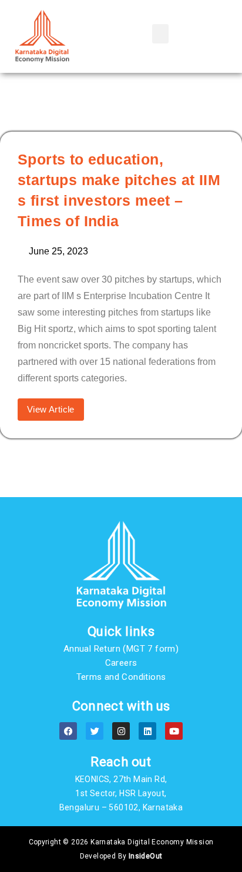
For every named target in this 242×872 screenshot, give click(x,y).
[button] (160, 33)
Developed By (121, 856)
